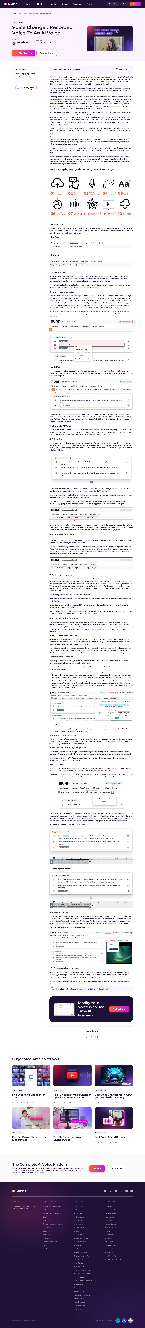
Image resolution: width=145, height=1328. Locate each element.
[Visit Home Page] (11, 4)
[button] (28, 4)
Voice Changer (60, 77)
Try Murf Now (119, 1009)
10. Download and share (23, 79)
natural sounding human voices (75, 137)
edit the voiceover (115, 584)
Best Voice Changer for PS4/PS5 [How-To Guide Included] (89, 989)
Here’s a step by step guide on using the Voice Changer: (25, 75)
